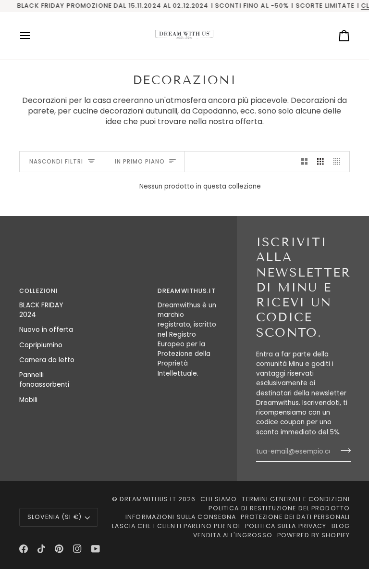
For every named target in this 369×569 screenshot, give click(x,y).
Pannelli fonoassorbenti (44, 379)
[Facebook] (23, 548)
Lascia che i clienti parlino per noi (176, 526)
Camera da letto (46, 360)
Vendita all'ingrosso (232, 535)
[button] (118, 289)
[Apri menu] (33, 35)
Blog (341, 526)
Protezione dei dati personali (295, 517)
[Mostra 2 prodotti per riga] (304, 162)
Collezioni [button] (38, 291)
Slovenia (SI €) (54, 517)
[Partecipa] (343, 450)
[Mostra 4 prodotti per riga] (339, 162)
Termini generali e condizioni (296, 499)
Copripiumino (40, 345)
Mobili (28, 400)
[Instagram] (77, 548)
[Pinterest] (59, 548)
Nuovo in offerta (46, 329)
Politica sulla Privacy (286, 526)
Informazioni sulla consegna (180, 517)
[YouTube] (95, 548)
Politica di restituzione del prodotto (279, 508)
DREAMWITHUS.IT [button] (187, 291)
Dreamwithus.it (148, 499)
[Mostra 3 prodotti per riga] (320, 162)
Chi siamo (218, 499)
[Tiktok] (41, 548)
